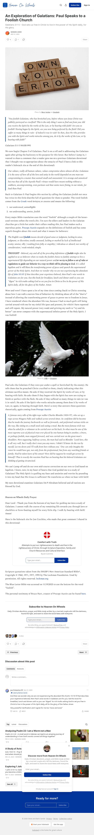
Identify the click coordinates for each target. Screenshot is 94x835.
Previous (14, 652)
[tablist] (15, 669)
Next (81, 652)
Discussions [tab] (23, 724)
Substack (35, 830)
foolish (27, 237)
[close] (69, 746)
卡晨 (45, 378)
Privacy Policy (64, 782)
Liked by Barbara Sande (20, 693)
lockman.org (42, 578)
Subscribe (75, 5)
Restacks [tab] (20, 669)
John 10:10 (19, 274)
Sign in (87, 5)
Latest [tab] (14, 724)
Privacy (49, 819)
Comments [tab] (11, 669)
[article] (47, 736)
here (83, 593)
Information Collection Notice (46, 782)
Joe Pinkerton (15, 690)
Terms (55, 819)
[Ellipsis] (87, 690)
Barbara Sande (16, 32)
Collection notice (65, 819)
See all (10, 784)
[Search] (60, 5)
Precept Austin (29, 227)
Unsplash (56, 112)
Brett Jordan (45, 112)
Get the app (58, 824)
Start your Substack (41, 824)
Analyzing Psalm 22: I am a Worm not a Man (28, 731)
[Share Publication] (66, 5)
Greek (24, 201)
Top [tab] (8, 724)
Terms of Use (58, 780)
